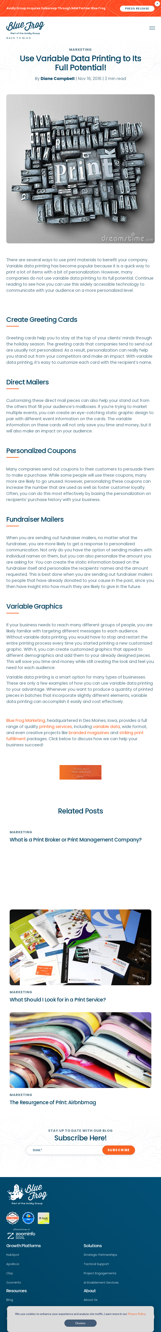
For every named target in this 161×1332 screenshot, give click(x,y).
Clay (9, 1273)
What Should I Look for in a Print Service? (58, 999)
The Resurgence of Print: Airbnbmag (53, 1102)
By (55, 78)
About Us (90, 1300)
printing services (55, 726)
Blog (9, 1300)
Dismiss (80, 1323)
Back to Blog (18, 38)
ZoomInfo (13, 1282)
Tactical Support (96, 1264)
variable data (106, 726)
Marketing (80, 49)
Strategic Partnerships (100, 1255)
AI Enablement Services (101, 1282)
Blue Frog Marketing (25, 720)
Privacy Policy (136, 1314)
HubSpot (12, 1255)
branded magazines (89, 733)
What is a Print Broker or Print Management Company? (76, 839)
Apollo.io (12, 1264)
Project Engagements (100, 1273)
